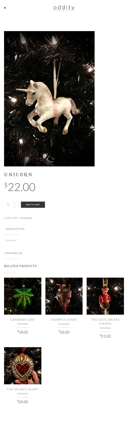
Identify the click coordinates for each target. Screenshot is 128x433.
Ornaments (26, 218)
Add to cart (33, 204)
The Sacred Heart (22, 389)
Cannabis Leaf (22, 319)
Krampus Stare (64, 319)
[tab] (64, 229)
